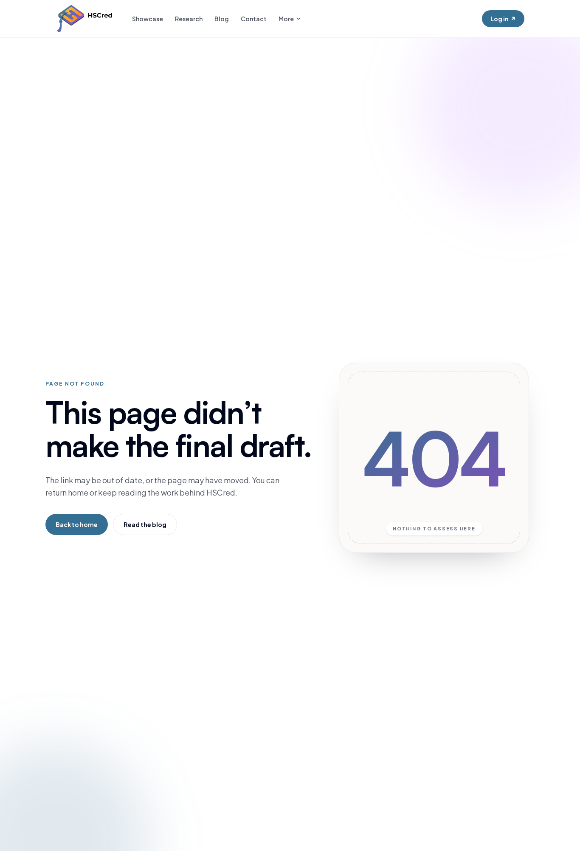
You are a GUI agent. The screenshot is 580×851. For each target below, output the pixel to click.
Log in (503, 19)
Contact (254, 19)
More (286, 19)
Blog (221, 19)
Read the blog (145, 524)
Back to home (77, 524)
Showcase (147, 19)
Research (189, 19)
